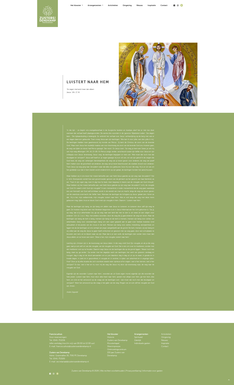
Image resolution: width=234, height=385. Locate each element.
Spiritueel (138, 337)
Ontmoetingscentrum (116, 349)
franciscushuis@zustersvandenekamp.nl (73, 346)
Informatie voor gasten (152, 371)
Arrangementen (141, 334)
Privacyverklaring (133, 371)
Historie (110, 337)
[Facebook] (174, 5)
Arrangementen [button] (95, 5)
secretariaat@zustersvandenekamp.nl (72, 362)
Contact (164, 5)
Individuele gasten (142, 343)
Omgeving (127, 5)
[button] (229, 380)
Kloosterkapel (113, 343)
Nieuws (139, 5)
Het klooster (112, 334)
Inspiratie (152, 5)
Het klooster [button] (75, 5)
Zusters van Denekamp (117, 340)
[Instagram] (178, 5)
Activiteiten (113, 5)
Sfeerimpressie (113, 346)
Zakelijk (137, 340)
